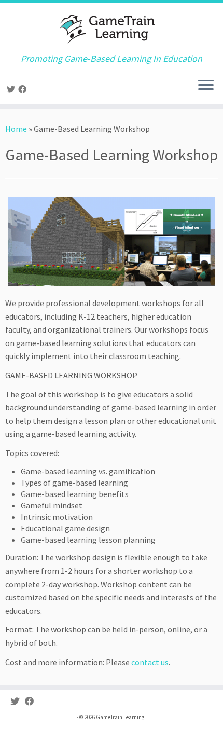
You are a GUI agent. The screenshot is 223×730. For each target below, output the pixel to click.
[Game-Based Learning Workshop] (111, 241)
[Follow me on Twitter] (12, 89)
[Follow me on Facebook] (24, 89)
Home (16, 128)
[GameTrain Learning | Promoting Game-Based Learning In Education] (111, 28)
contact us (150, 662)
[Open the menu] (206, 85)
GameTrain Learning (120, 717)
